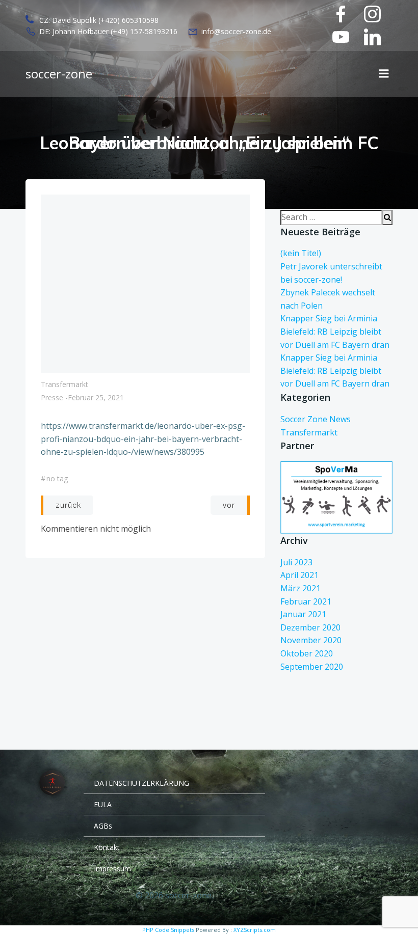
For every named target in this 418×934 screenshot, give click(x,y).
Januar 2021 (303, 614)
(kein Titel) (300, 253)
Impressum (112, 868)
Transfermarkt (64, 384)
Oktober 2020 (306, 653)
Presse (52, 397)
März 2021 (300, 588)
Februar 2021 (305, 601)
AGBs (103, 826)
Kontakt (107, 847)
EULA (103, 804)
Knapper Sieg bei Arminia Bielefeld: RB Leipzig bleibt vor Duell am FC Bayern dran (334, 331)
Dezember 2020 (310, 627)
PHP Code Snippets (168, 929)
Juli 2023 (296, 562)
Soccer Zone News (315, 419)
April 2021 (299, 575)
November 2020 (311, 640)
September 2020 (311, 666)
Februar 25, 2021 (96, 397)
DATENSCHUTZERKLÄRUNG (141, 783)
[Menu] (384, 74)
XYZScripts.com (254, 929)
